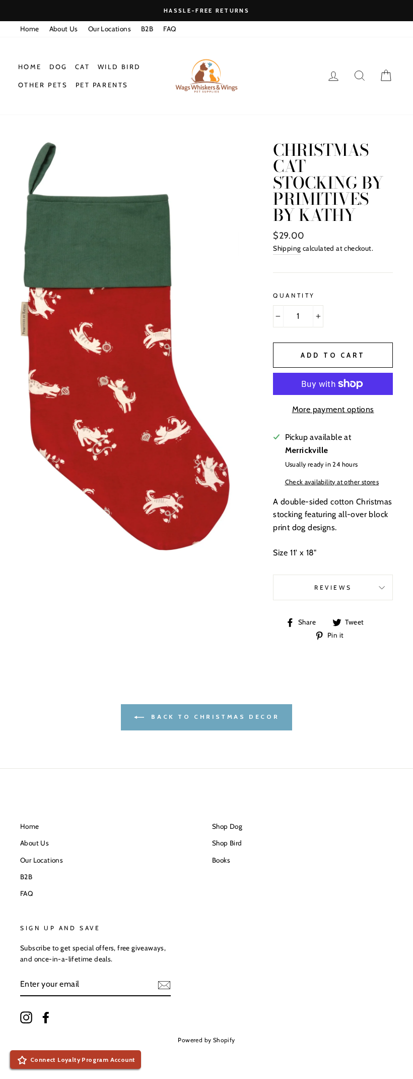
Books (221, 860)
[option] (206, 10)
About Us (63, 29)
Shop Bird (227, 843)
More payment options (333, 409)
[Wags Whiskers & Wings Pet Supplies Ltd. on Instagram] (26, 1017)
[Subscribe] (164, 984)
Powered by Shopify (206, 1040)
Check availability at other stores (332, 482)
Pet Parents (102, 85)
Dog (58, 67)
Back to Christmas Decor (213, 716)
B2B (147, 29)
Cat (82, 67)
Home (29, 29)
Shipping (287, 248)
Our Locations (109, 29)
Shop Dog (227, 826)
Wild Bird (119, 67)
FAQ (169, 29)
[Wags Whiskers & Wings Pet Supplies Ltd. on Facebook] (46, 1017)
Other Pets (43, 85)
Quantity (294, 295)
